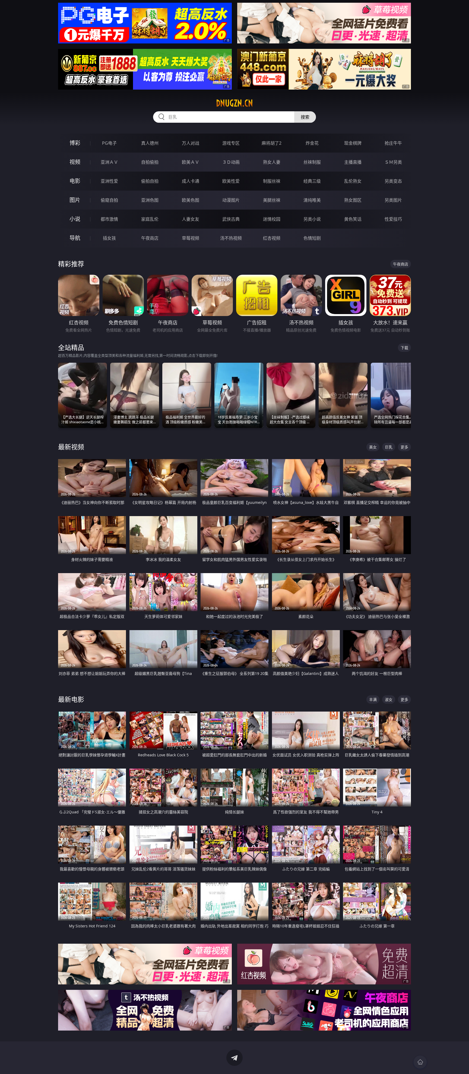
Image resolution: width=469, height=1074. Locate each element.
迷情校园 (271, 219)
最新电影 (71, 699)
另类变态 (393, 181)
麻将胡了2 (271, 143)
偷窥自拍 (109, 200)
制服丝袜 (271, 181)
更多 (404, 447)
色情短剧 (312, 238)
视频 (74, 162)
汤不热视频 (231, 238)
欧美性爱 (231, 181)
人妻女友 (190, 219)
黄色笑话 (353, 219)
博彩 (74, 143)
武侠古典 (231, 219)
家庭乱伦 (150, 219)
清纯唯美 (312, 200)
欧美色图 (190, 200)
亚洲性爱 (109, 181)
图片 (74, 200)
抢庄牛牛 (393, 143)
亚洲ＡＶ (109, 162)
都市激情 (109, 219)
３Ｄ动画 (231, 162)
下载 (404, 347)
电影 (74, 181)
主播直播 (353, 162)
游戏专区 (231, 143)
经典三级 (312, 181)
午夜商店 (150, 238)
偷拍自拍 (150, 181)
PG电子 (109, 143)
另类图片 (393, 200)
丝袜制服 (312, 162)
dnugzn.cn (234, 103)
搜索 (305, 117)
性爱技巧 (393, 219)
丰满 (373, 699)
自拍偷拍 (150, 162)
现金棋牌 (353, 143)
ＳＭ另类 (393, 162)
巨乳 (388, 447)
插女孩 (109, 238)
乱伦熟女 (353, 181)
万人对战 (190, 143)
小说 (74, 219)
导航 (74, 238)
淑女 (388, 699)
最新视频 (71, 446)
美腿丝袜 (271, 200)
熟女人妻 (271, 162)
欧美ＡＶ (190, 162)
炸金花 (312, 143)
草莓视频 (190, 238)
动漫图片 (231, 200)
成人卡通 (190, 181)
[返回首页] (420, 1062)
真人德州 (150, 143)
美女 (373, 447)
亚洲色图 (150, 200)
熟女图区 (353, 200)
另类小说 (312, 219)
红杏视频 (271, 238)
